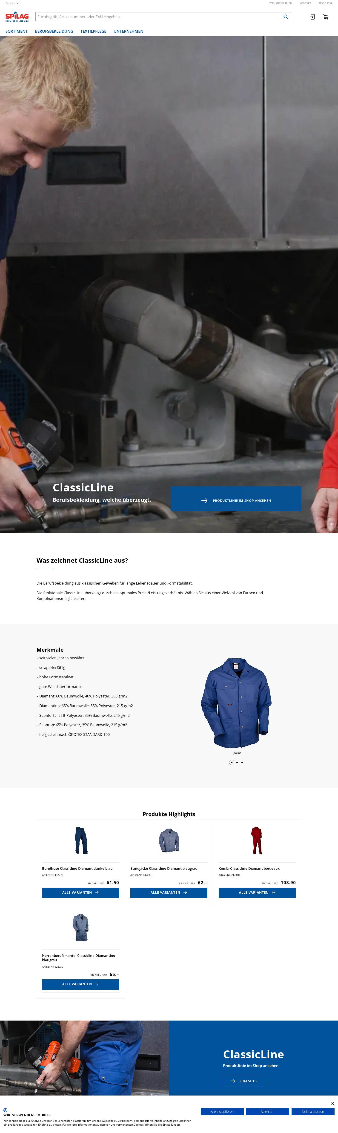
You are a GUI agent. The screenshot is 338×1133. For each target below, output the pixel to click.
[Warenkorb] (325, 16)
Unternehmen (128, 31)
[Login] (312, 16)
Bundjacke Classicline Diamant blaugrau (164, 868)
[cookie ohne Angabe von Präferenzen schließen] (333, 1103)
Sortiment (17, 31)
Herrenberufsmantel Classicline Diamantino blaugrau (78, 957)
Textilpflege (93, 31)
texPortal (325, 3)
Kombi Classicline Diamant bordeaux (249, 868)
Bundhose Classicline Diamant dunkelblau (77, 868)
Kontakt (305, 3)
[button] (231, 762)
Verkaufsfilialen (280, 3)
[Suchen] (286, 16)
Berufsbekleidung (54, 31)
